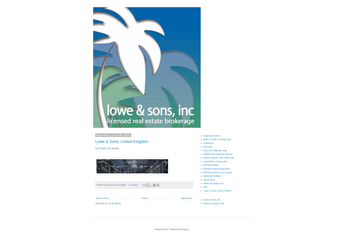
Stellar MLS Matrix (212, 176)
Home (145, 198)
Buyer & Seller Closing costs (217, 139)
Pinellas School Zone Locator (217, 172)
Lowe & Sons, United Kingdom (121, 141)
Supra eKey (209, 180)
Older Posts (186, 198)
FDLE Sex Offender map (215, 150)
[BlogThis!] (147, 185)
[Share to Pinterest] (158, 185)
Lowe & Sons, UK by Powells (217, 191)
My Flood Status (211, 165)
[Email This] (144, 185)
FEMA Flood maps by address (217, 154)
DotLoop (207, 147)
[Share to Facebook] (154, 185)
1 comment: (133, 185)
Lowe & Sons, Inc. (212, 200)
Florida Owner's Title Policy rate (218, 158)
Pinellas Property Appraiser (216, 169)
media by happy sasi (213, 183)
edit (205, 187)
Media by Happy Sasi (213, 203)
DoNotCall (208, 143)
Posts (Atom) (115, 203)
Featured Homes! (211, 136)
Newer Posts (102, 198)
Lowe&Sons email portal (215, 161)
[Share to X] (151, 185)
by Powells (101, 148)
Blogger (185, 229)
